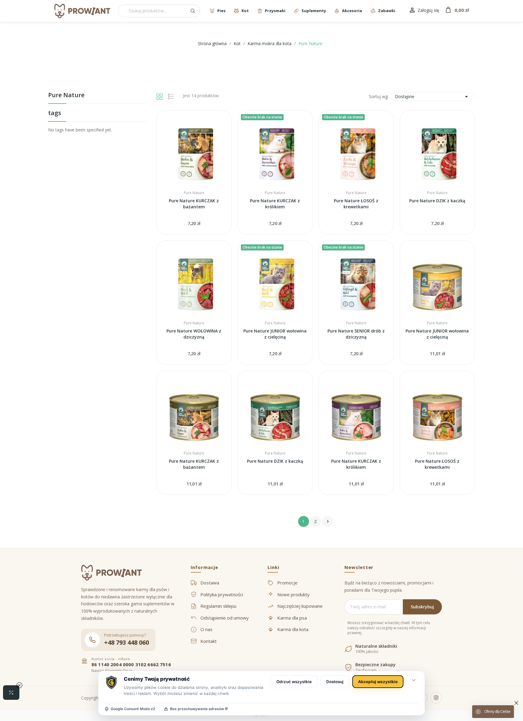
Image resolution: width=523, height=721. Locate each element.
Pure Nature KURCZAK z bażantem (194, 204)
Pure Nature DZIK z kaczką (437, 200)
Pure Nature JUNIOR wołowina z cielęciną (275, 334)
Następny (328, 521)
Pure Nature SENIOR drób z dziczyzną (356, 334)
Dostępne (432, 96)
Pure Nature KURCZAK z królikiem (275, 204)
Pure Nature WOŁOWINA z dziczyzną (193, 334)
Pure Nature (66, 95)
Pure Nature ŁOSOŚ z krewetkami (356, 204)
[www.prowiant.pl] (82, 11)
